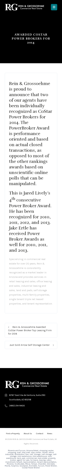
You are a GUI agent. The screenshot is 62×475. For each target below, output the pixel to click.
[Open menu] (54, 7)
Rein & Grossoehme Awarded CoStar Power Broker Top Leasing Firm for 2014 (30, 330)
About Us (28, 433)
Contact (39, 433)
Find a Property (13, 433)
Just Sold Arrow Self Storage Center (30, 344)
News (49, 433)
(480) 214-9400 (17, 405)
